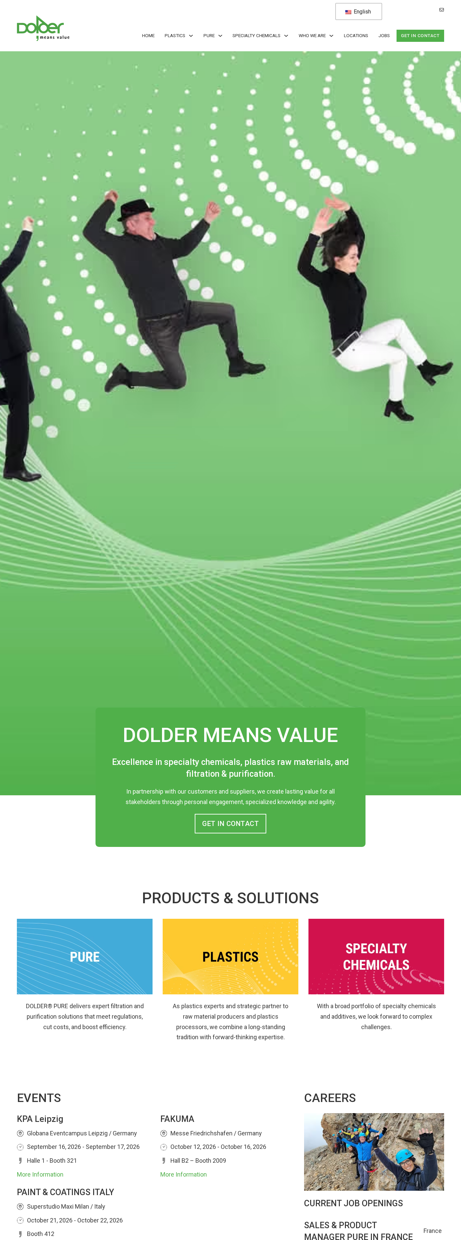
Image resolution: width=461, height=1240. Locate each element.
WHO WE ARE (312, 35)
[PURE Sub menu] (220, 35)
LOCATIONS (356, 35)
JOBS (384, 35)
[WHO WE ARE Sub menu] (331, 35)
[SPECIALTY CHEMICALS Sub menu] (286, 35)
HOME (148, 35)
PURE (209, 35)
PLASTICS (175, 35)
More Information (40, 1174)
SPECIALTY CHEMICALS (256, 35)
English (361, 11)
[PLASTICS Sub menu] (191, 35)
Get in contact (420, 35)
